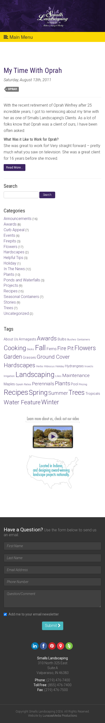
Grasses (29, 358)
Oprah (12, 89)
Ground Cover (53, 357)
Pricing (83, 384)
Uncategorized (16, 313)
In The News (14, 269)
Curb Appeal (14, 230)
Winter (50, 402)
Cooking (15, 348)
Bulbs (62, 339)
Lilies (58, 376)
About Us (11, 339)
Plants (9, 274)
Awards (10, 224)
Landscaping (34, 374)
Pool (74, 384)
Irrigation (9, 376)
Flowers (10, 246)
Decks (30, 349)
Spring (38, 392)
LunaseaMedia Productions (60, 715)
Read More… (14, 167)
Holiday (10, 263)
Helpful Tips (13, 257)
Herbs (39, 366)
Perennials (43, 383)
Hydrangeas (74, 366)
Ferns (51, 348)
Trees (8, 308)
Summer (58, 393)
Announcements (18, 218)
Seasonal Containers (21, 296)
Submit (51, 625)
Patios (27, 384)
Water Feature (22, 402)
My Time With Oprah (33, 70)
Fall (40, 348)
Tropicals (92, 394)
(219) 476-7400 (58, 680)
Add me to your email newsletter (34, 614)
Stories (10, 302)
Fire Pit (65, 348)
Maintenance (76, 375)
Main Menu (20, 36)
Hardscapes (14, 252)
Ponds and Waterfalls (22, 280)
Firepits (10, 241)
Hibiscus (49, 366)
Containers (83, 339)
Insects (88, 366)
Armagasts (27, 339)
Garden (13, 356)
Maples (9, 384)
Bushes (71, 339)
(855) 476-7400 (60, 685)
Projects (11, 285)
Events (9, 235)
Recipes (11, 291)
